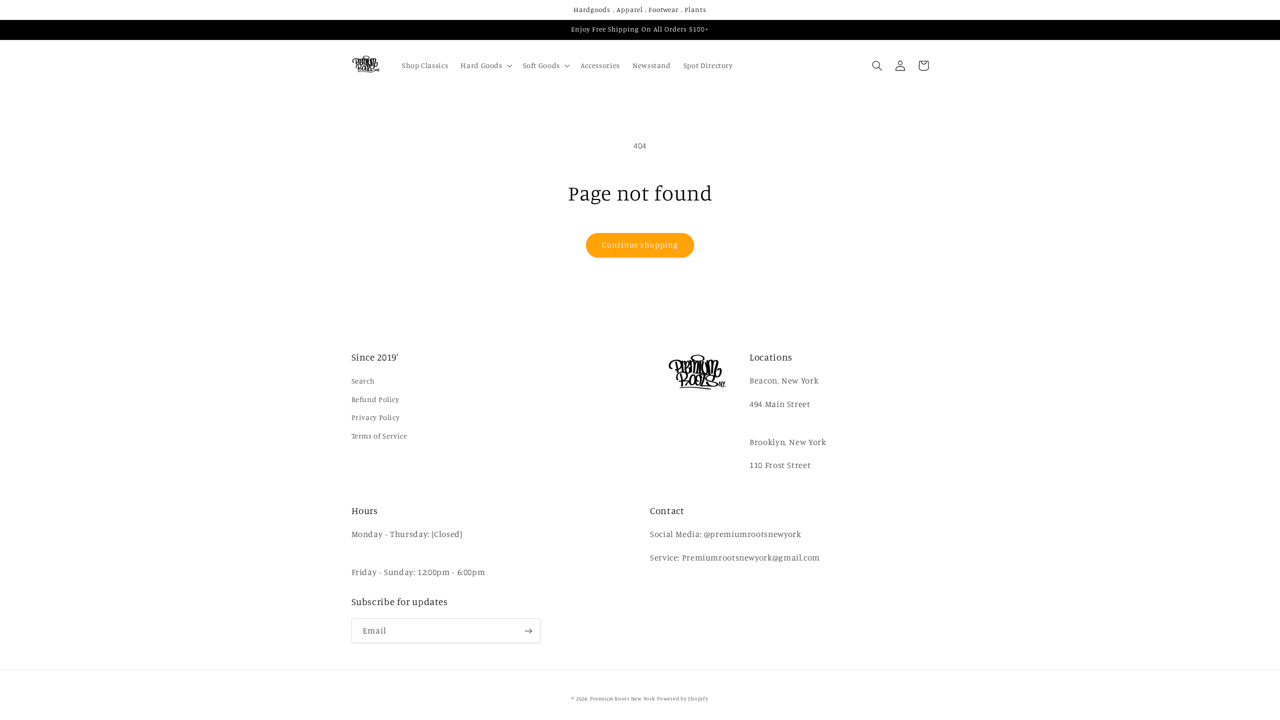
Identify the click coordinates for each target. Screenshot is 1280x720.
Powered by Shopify (682, 699)
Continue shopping (640, 245)
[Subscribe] (528, 630)
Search (363, 380)
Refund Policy (376, 399)
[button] (485, 65)
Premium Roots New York (622, 699)
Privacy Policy (376, 417)
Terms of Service (380, 436)
